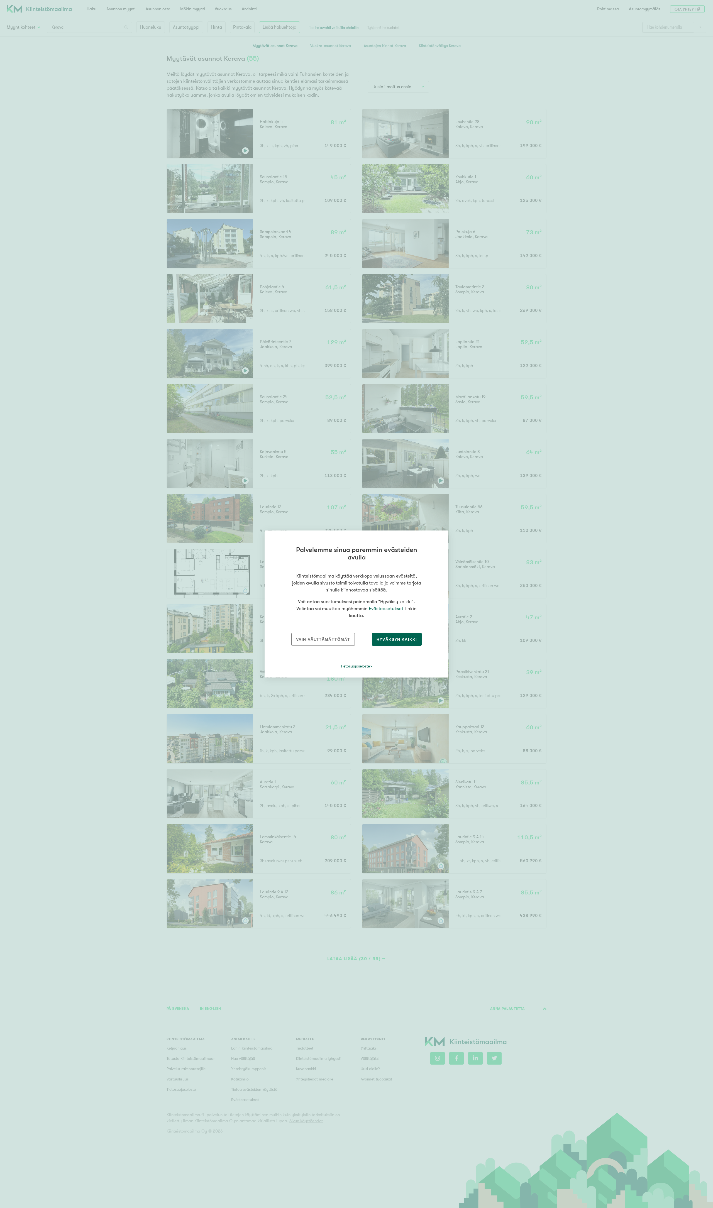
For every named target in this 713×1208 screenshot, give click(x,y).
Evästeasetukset (386, 608)
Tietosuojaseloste (355, 666)
